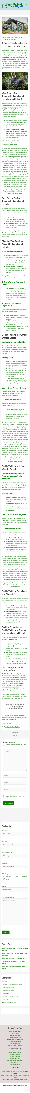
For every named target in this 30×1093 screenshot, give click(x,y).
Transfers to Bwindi (15, 1054)
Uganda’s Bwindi (11, 689)
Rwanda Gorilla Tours (15, 1036)
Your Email (4, 841)
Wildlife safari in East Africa (9, 1003)
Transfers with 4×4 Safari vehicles (15, 1040)
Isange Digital (23, 1085)
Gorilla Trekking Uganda (16, 37)
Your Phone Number (7, 852)
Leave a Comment (6, 37)
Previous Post (15, 732)
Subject (4, 886)
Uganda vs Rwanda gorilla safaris (10, 997)
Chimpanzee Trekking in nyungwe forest (12, 985)
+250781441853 (7, 723)
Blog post (4, 982)
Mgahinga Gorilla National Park (15, 1060)
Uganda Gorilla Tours (15, 1058)
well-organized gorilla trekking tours (18, 124)
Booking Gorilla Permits (15, 1042)
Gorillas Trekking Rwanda (8, 991)
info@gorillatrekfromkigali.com (12, 727)
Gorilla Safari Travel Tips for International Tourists (14, 958)
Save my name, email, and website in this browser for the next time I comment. (13, 797)
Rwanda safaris (6, 994)
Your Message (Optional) (8, 897)
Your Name (4, 830)
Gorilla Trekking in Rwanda (15, 1046)
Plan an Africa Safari (15, 1044)
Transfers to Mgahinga (15, 1056)
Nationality (4, 863)
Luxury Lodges (15, 1034)
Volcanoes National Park (15, 1038)
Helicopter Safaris (15, 1062)
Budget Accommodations (15, 1032)
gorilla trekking (13, 220)
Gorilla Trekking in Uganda (15, 1052)
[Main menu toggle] (26, 5)
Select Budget (14, 876)
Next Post (15, 735)
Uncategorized (5, 1000)
